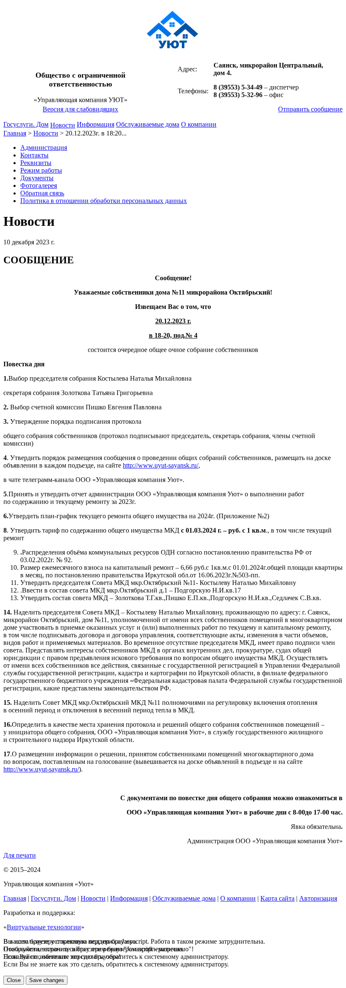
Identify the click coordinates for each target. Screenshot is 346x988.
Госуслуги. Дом (26, 124)
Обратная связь (42, 193)
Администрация (43, 147)
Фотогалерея (38, 185)
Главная (14, 133)
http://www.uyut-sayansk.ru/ (160, 465)
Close (14, 980)
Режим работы (41, 170)
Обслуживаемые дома (147, 124)
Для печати (19, 855)
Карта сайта (277, 898)
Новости (62, 125)
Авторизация (318, 898)
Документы (37, 177)
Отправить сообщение (310, 109)
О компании (198, 124)
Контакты (34, 155)
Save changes (46, 980)
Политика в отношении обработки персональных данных (103, 200)
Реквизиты (35, 162)
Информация (95, 124)
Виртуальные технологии (44, 927)
